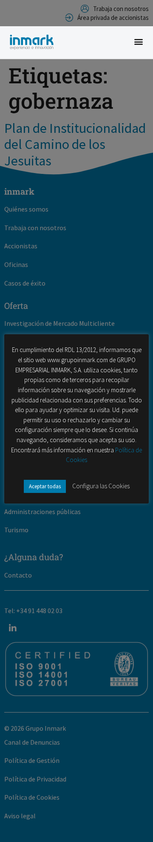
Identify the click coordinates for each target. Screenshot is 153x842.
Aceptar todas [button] (45, 486)
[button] (138, 42)
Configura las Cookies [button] (101, 486)
